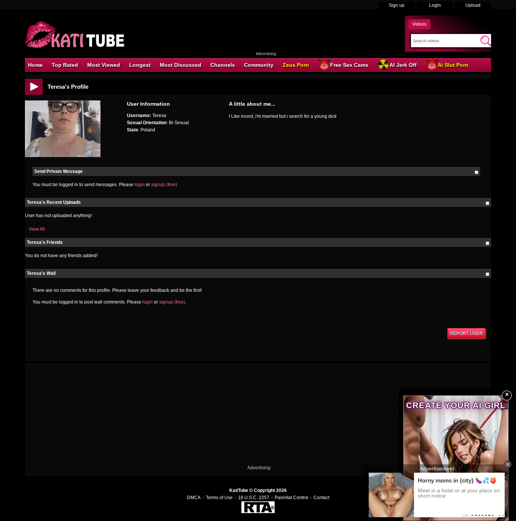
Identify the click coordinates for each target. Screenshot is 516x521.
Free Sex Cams (349, 65)
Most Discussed (180, 65)
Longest (140, 65)
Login (435, 5)
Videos (419, 24)
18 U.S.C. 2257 (253, 497)
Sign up (397, 5)
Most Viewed (103, 65)
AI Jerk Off (403, 65)
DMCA (194, 497)
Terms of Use (219, 497)
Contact (321, 497)
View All (37, 229)
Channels (222, 65)
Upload (472, 5)
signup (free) (164, 184)
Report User (466, 333)
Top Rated (65, 65)
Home (35, 65)
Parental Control (291, 497)
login (139, 184)
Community (258, 65)
